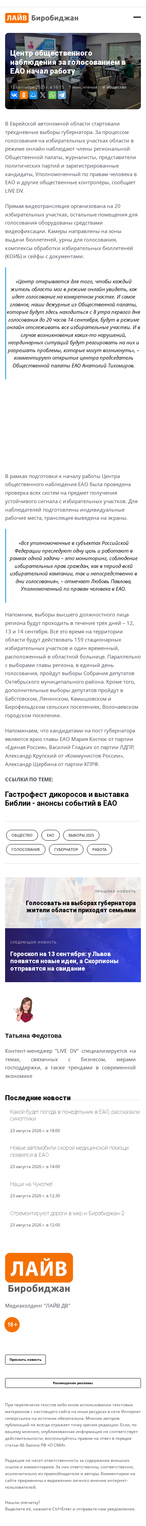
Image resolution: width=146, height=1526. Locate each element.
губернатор (66, 849)
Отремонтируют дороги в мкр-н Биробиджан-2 (67, 1213)
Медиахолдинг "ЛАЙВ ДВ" (37, 1305)
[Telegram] (62, 95)
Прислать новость (25, 1359)
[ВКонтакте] (14, 95)
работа (99, 849)
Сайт (11, 1092)
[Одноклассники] (24, 95)
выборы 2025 (81, 835)
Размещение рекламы (73, 1382)
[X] (43, 95)
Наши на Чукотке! (31, 1184)
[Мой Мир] (33, 95)
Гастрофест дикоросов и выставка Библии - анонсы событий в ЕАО (67, 798)
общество (116, 87)
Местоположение (30, 1092)
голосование (26, 849)
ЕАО (50, 835)
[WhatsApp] (52, 95)
